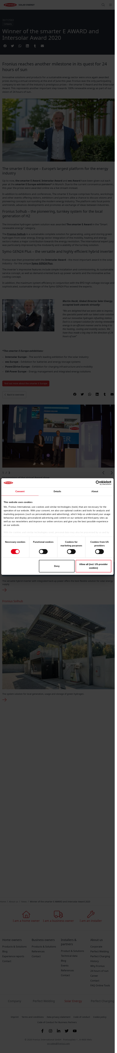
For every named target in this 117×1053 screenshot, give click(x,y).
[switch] (43, 551)
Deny (57, 566)
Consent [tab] (20, 491)
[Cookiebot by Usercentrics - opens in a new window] (98, 482)
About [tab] (94, 491)
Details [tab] (57, 491)
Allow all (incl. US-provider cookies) (93, 566)
